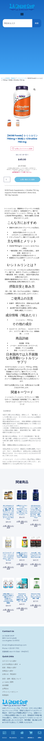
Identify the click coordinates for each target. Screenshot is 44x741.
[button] (22, 14)
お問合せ (5, 688)
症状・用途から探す (9, 667)
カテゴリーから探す (9, 661)
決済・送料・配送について (11, 679)
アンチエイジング (21, 78)
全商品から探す (7, 671)
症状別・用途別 (10, 78)
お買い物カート (31, 737)
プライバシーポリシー (10, 692)
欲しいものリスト (13, 737)
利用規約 (5, 695)
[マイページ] (4, 732)
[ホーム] (22, 732)
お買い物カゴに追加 (27, 179)
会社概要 (5, 685)
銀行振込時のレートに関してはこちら (22, 172)
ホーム (3, 78)
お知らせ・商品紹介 (9, 674)
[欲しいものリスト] (13, 732)
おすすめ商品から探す (10, 664)
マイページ (4, 737)
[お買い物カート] (30, 732)
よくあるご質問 (7, 682)
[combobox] (17, 23)
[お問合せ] (39, 732)
